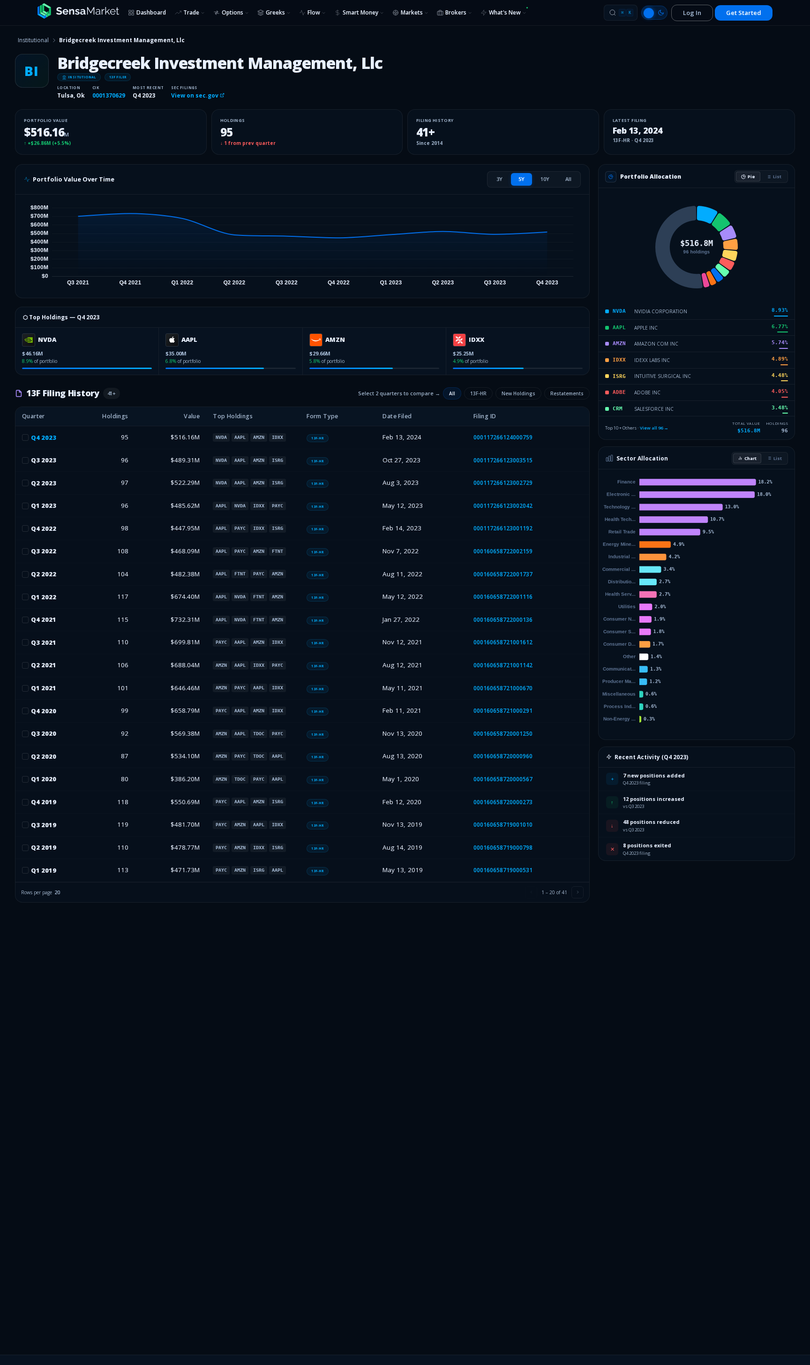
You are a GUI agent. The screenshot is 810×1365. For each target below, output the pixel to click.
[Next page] (577, 892)
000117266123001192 (502, 528)
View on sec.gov (195, 95)
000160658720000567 (502, 779)
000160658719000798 (502, 848)
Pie (751, 176)
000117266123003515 (502, 460)
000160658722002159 (502, 551)
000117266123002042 (502, 506)
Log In (692, 12)
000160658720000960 (502, 756)
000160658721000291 (502, 711)
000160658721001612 (502, 642)
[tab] (499, 179)
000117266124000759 (502, 437)
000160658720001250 (502, 734)
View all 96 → (654, 428)
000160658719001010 (502, 825)
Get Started (743, 12)
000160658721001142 (502, 665)
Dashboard (151, 12)
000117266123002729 (502, 483)
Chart (750, 458)
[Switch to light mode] (654, 13)
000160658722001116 (502, 597)
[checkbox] (25, 437)
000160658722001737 (502, 574)
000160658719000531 (502, 870)
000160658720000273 (502, 802)
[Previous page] (531, 892)
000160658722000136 (502, 620)
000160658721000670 (502, 688)
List (777, 176)
